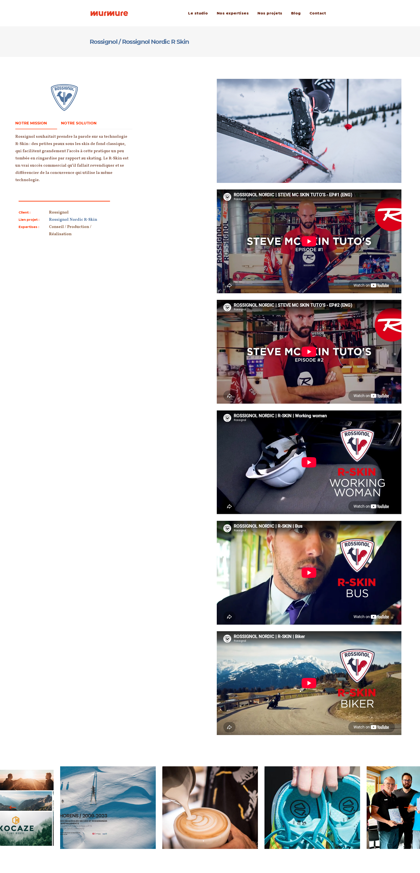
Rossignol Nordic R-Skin (73, 220)
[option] (108, 807)
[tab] (36, 123)
